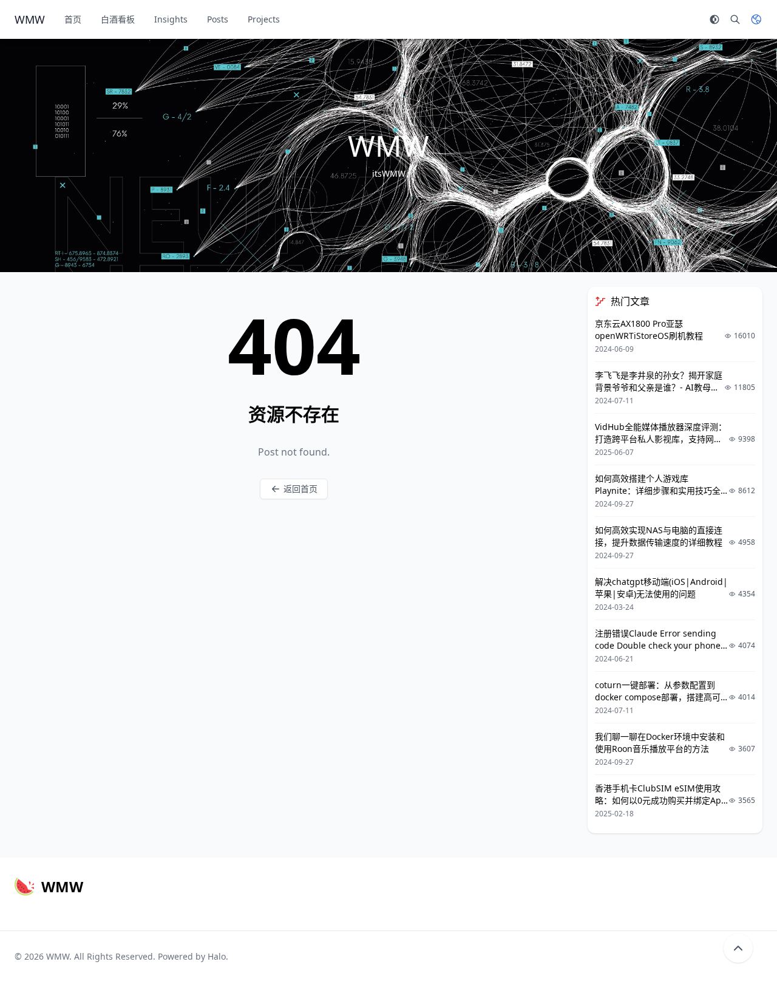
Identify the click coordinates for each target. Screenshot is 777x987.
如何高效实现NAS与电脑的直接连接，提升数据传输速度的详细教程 (658, 536)
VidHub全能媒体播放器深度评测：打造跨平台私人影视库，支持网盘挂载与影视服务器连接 (661, 439)
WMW (57, 956)
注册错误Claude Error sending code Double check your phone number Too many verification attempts (658, 651)
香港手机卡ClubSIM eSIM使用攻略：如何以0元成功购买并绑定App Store (661, 800)
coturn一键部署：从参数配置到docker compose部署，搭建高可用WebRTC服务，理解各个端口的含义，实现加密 (658, 703)
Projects (264, 19)
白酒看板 (118, 19)
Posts (217, 19)
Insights (171, 19)
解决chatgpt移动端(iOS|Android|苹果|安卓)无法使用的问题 (661, 587)
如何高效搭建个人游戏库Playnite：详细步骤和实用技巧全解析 (658, 490)
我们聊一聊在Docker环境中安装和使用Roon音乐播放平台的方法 (660, 742)
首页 (72, 19)
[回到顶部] (738, 948)
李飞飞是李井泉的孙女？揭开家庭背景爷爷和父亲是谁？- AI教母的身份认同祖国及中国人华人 (658, 387)
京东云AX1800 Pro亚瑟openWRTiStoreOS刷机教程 (649, 329)
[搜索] (735, 19)
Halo (217, 956)
